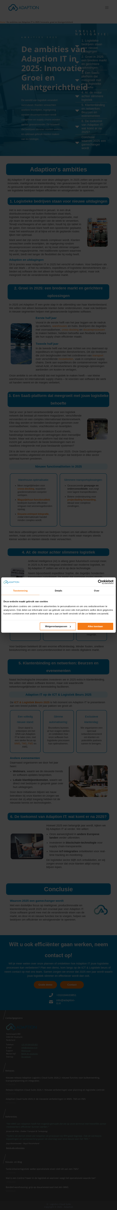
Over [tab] (96, 590)
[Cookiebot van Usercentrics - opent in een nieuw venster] (100, 582)
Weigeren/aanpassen (56, 626)
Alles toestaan (95, 626)
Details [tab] (58, 590)
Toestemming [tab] (20, 590)
